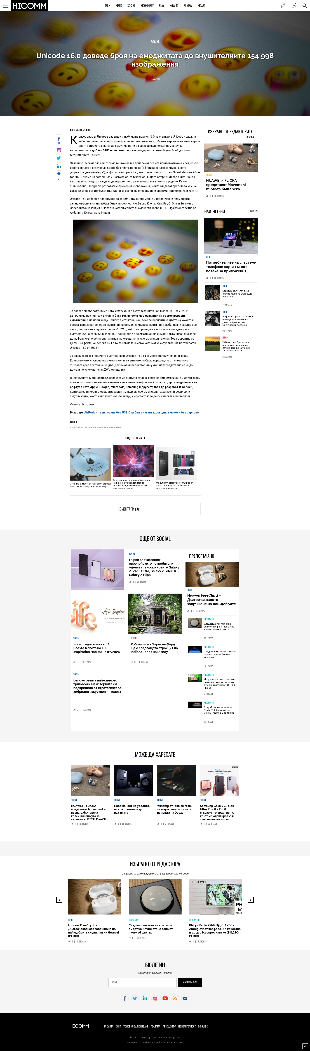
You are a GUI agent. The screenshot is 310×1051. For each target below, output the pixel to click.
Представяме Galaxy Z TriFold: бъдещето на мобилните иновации (220, 654)
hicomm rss (175, 998)
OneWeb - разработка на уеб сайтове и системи (154, 1042)
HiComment (147, 6)
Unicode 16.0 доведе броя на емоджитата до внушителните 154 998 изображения (155, 59)
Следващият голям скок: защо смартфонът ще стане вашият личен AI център (219, 626)
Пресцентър (169, 1026)
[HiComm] (29, 5)
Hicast (201, 6)
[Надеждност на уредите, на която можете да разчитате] (231, 159)
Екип (118, 1026)
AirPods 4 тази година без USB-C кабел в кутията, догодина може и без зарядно (141, 412)
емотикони (90, 427)
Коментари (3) (128, 509)
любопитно (76, 427)
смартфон (102, 427)
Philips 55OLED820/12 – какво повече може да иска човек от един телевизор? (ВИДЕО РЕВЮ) (220, 683)
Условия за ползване (135, 1026)
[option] (231, 297)
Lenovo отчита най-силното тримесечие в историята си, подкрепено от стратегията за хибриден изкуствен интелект (97, 685)
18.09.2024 (155, 78)
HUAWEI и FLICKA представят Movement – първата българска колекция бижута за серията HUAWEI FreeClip (89, 812)
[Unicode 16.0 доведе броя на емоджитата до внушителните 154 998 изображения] (59, 151)
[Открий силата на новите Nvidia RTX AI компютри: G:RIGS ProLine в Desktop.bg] (195, 705)
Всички (250, 137)
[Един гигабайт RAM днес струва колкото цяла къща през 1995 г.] (212, 294)
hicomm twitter (135, 998)
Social (131, 6)
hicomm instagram (155, 998)
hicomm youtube (165, 998)
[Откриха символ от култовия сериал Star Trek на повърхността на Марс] (90, 464)
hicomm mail (185, 998)
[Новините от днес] (283, 5)
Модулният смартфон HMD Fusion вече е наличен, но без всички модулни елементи (174, 485)
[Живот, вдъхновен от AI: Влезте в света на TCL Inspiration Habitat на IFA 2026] (98, 614)
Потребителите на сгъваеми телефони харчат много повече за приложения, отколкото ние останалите (231, 271)
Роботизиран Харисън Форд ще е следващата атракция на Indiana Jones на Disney (154, 648)
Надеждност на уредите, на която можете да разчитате (231, 184)
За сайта (108, 1026)
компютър (115, 427)
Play (161, 6)
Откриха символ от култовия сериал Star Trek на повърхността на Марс (90, 485)
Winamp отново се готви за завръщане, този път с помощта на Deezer (174, 809)
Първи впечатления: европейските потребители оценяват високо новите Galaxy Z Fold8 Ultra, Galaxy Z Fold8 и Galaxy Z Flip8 (154, 567)
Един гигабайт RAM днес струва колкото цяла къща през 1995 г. (237, 296)
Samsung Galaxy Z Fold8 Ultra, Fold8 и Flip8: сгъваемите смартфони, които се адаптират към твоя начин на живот (217, 812)
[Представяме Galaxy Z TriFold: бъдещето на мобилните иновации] (195, 650)
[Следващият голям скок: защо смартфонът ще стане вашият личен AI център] (195, 623)
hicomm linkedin (145, 998)
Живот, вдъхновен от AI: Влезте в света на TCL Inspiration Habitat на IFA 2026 (96, 648)
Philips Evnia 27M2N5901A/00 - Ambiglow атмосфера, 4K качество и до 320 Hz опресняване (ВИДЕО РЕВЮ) (154, 930)
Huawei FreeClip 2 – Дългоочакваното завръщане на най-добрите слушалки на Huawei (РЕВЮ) (212, 601)
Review (188, 6)
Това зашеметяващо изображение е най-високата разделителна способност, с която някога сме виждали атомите (133, 484)
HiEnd (119, 6)
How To (174, 6)
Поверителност (187, 1026)
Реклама (155, 1026)
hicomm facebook (125, 998)
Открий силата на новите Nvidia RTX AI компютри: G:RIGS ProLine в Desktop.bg (219, 710)
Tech (107, 6)
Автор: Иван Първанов (80, 130)
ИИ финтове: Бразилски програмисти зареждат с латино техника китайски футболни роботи (236, 348)
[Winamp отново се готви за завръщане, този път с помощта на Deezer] (176, 780)
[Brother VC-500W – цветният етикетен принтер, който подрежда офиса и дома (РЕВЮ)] (218, 898)
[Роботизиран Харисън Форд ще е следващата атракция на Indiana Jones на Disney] (155, 614)
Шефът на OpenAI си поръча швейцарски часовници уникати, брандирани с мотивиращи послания (237, 322)
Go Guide (203, 1026)
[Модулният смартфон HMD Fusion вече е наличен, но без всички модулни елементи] (176, 463)
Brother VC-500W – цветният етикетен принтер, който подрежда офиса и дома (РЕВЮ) (213, 928)
